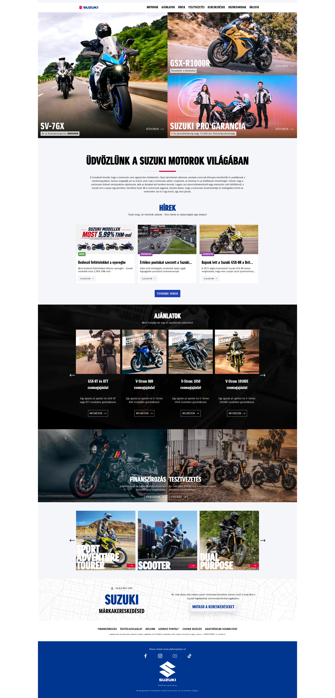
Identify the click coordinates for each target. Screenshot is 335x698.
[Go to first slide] (262, 375)
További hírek (167, 293)
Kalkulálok (153, 496)
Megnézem (96, 413)
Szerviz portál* (168, 629)
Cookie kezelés (192, 629)
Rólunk (150, 629)
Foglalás (176, 496)
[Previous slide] (72, 375)
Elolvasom (85, 278)
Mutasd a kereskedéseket (213, 606)
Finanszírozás (107, 629)
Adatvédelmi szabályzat (221, 629)
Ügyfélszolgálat (131, 629)
